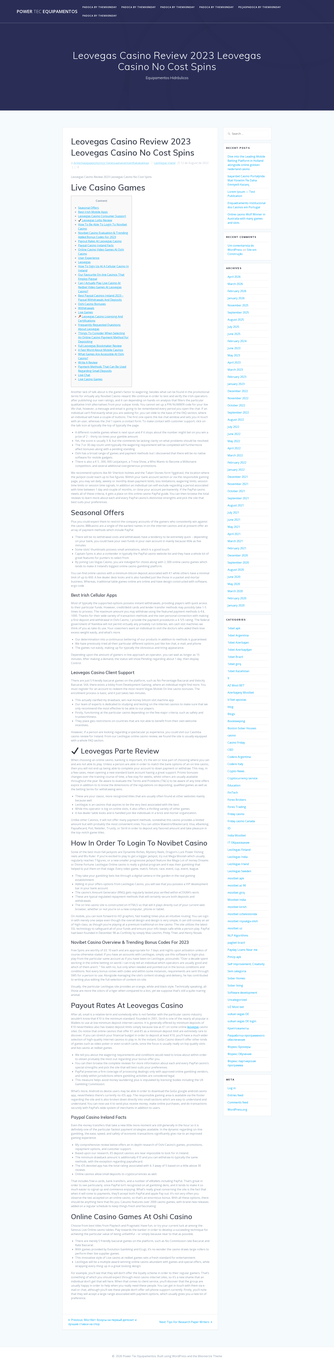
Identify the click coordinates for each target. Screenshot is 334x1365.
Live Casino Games (90, 379)
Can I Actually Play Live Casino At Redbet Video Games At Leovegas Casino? (100, 287)
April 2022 (234, 448)
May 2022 (234, 441)
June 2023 (234, 348)
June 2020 (234, 577)
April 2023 (234, 362)
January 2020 (236, 605)
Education (234, 785)
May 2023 (234, 355)
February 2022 (237, 462)
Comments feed (238, 1102)
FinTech (233, 792)
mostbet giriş (236, 892)
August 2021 (236, 505)
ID (229, 828)
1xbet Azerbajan (238, 642)
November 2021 (238, 484)
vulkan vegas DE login (242, 1021)
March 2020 (235, 591)
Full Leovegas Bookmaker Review (100, 346)
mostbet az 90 (237, 885)
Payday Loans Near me (242, 950)
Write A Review (87, 362)
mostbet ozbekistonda (242, 914)
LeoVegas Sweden (239, 871)
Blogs (231, 714)
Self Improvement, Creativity (246, 964)
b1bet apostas (237, 700)
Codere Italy (235, 764)
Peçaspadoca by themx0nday (259, 7)
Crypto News (236, 771)
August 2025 (236, 320)
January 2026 (236, 298)
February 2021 (237, 548)
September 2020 (238, 562)
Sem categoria (237, 971)
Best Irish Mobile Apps (93, 212)
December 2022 (238, 391)
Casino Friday (236, 742)
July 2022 (233, 427)
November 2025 (238, 305)
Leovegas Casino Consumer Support (102, 216)
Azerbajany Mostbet (241, 692)
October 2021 (236, 491)
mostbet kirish (237, 907)
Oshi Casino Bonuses (92, 304)
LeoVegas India (238, 857)
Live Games (85, 312)
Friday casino (236, 814)
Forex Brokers (237, 800)
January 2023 (236, 384)
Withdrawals (86, 308)
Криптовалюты (238, 1028)
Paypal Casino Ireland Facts (96, 245)
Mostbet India (237, 900)
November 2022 (238, 398)
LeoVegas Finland (239, 850)
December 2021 (238, 477)
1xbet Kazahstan (238, 671)
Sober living (235, 985)
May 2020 (234, 584)
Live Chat (84, 375)
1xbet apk (234, 628)
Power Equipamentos (47, 11)
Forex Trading (237, 807)
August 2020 (236, 570)
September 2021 (238, 498)
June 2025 (234, 334)
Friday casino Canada (241, 821)
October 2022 (236, 405)
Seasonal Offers (88, 208)
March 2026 (235, 284)
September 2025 (238, 312)
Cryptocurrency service (242, 778)
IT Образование (238, 842)
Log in (232, 1088)
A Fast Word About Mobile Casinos (100, 350)
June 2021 (234, 520)
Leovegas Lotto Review (96, 220)
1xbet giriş (234, 664)
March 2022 (235, 455)
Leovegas (84, 262)
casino (232, 735)
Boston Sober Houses (242, 728)
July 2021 (233, 512)
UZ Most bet (236, 1007)
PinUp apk (234, 957)
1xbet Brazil (235, 657)
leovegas (193, 1027)
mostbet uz (235, 928)
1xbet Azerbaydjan (240, 650)
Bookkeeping (236, 721)
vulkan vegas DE (238, 1014)
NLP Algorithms (238, 935)
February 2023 (237, 377)
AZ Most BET (236, 685)
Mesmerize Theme (210, 1356)
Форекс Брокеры (239, 1047)
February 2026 (237, 291)
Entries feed (235, 1095)
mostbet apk (236, 878)
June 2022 (234, 434)
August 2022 (236, 420)
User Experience (88, 258)
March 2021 (235, 541)
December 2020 (238, 555)
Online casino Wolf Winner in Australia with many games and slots (246, 218)
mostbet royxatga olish (243, 921)
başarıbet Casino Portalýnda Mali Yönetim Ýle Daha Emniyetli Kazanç (246, 180)
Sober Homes (236, 978)
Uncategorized (237, 1000)
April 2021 (234, 534)
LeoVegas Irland (164, 163)
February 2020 (237, 598)
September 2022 (238, 412)
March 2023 (235, 370)
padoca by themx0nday (99, 7)
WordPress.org (237, 1109)
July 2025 (233, 327)
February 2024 (237, 341)
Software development (242, 993)
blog (230, 707)
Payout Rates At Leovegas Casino (100, 241)
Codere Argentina (239, 757)
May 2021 (234, 527)
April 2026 (234, 277)
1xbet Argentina (238, 635)
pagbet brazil (236, 943)
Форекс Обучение (240, 1054)
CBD (230, 750)
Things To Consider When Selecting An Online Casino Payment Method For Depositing (103, 337)
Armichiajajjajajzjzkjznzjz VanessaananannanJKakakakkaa (111, 163)
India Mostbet (237, 835)
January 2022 (236, 470)
